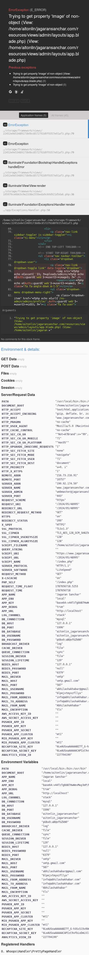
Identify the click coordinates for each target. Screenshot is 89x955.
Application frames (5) (33, 115)
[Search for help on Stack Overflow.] (22, 91)
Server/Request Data (18, 394)
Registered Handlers (18, 944)
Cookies (8, 380)
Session (7, 387)
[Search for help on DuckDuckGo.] (16, 91)
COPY (14, 101)
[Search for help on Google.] (10, 91)
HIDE (25, 101)
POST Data (10, 366)
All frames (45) (59, 115)
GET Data (9, 358)
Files (5, 373)
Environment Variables (19, 761)
